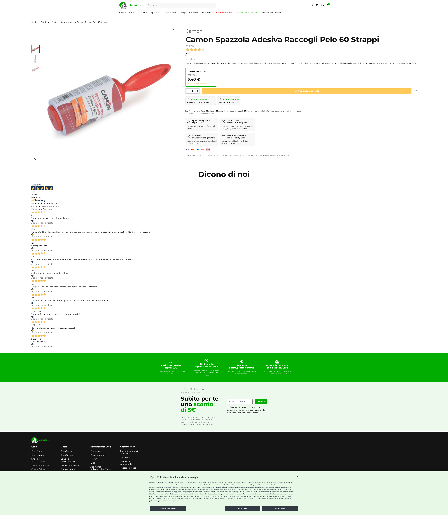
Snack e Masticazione (38, 460)
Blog (183, 13)
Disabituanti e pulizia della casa (220, 155)
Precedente (36, 209)
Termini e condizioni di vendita (130, 452)
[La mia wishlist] (317, 5)
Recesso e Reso (128, 468)
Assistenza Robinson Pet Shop (100, 468)
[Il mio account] (312, 5)
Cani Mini (202, 155)
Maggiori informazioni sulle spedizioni (202, 113)
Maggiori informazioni (168, 508)
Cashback (125, 457)
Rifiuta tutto (242, 508)
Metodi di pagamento (126, 462)
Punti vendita (171, 13)
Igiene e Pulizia (270, 155)
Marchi (143, 13)
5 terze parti (160, 482)
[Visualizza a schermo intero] (172, 30)
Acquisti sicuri (127, 447)
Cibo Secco (37, 451)
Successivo (48, 209)
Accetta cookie (280, 508)
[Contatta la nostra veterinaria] (322, 5)
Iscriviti (261, 401)
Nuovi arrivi (207, 13)
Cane (121, 13)
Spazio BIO (156, 13)
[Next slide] (35, 159)
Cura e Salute (38, 469)
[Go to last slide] (35, 30)
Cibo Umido (37, 455)
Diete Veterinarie (40, 465)
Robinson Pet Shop (100, 447)
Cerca (148, 5)
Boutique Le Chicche (271, 13)
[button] (298, 476)
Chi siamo (193, 13)
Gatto (132, 13)
